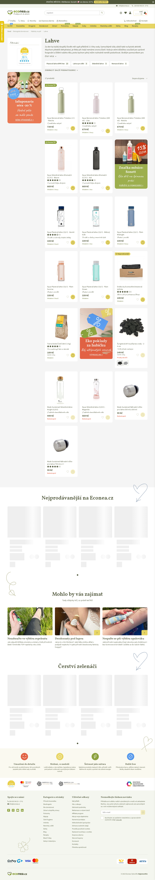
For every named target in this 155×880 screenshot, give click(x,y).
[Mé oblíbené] (125, 12)
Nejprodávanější (123, 254)
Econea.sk (75, 841)
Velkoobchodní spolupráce (81, 823)
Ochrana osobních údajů (80, 826)
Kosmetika (20, 26)
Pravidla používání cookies (81, 829)
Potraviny (65, 25)
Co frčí (9, 25)
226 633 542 (138, 6)
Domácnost (43, 26)
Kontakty (75, 844)
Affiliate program (77, 813)
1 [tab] (77, 575)
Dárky (118, 26)
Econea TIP (51, 85)
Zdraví (54, 26)
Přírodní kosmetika (49, 801)
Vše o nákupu (76, 804)
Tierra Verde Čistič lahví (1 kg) (59, 344)
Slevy (23, 21)
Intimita (93, 26)
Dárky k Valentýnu (49, 841)
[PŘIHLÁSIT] (143, 812)
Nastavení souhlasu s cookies (82, 832)
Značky (13, 21)
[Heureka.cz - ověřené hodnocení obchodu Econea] (24, 65)
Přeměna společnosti (79, 847)
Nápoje (76, 25)
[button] (68, 128)
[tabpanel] (24, 537)
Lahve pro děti (80, 63)
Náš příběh (75, 801)
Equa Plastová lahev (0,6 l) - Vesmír (61, 232)
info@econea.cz (124, 6)
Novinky (33, 21)
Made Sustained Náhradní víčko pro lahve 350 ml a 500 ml (129, 408)
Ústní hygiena (48, 820)
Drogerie (32, 26)
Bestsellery (63, 21)
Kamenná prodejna (78, 820)
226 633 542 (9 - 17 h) (16, 801)
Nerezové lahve (119, 63)
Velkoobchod (131, 21)
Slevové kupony (77, 838)
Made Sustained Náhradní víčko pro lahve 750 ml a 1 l (59, 462)
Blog (126, 26)
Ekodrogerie (47, 804)
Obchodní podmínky (79, 807)
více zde (119, 820)
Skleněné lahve (99, 63)
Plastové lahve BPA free (57, 63)
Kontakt (144, 21)
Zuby (84, 26)
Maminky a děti (106, 26)
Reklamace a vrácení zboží (81, 810)
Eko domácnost (48, 807)
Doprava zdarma (47, 21)
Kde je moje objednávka (80, 816)
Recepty (136, 25)
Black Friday (47, 838)
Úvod (9, 31)
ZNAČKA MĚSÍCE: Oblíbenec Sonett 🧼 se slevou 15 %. (76, 2)
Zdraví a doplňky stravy (51, 810)
